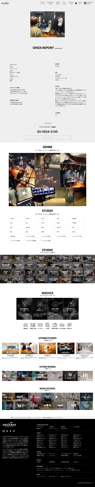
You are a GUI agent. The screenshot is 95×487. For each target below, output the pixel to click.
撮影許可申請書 (64, 455)
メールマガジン (52, 455)
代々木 (42, 218)
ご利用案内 (51, 426)
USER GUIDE (50, 3)
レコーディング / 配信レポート (55, 468)
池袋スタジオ (64, 438)
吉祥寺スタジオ (52, 442)
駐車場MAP (75, 453)
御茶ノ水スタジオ (53, 440)
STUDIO (42, 3)
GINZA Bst (59, 48)
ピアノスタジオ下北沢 (77, 236)
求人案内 (39, 462)
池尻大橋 (28, 227)
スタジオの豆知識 (77, 455)
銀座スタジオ (40, 445)
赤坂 (73, 227)
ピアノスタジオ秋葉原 (15, 240)
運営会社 (39, 428)
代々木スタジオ (52, 436)
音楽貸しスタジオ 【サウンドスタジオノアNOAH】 (21, 417)
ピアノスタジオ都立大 (46, 236)
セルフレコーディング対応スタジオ (44, 470)
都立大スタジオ (40, 444)
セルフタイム (52, 453)
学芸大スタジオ (64, 445)
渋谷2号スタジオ (77, 435)
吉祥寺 (58, 223)
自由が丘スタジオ (77, 442)
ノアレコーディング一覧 (42, 468)
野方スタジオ (64, 442)
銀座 (27, 232)
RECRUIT (71, 3)
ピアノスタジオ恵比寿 (46, 240)
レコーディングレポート (37, 417)
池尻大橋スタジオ (77, 444)
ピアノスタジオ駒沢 (61, 236)
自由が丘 (59, 227)
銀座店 (54, 127)
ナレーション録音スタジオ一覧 (72, 470)
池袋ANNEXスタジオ (77, 438)
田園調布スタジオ (77, 445)
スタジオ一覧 (40, 426)
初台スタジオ (64, 440)
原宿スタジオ (64, 436)
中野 (58, 232)
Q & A (64, 3)
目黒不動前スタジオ (41, 447)
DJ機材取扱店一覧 (41, 453)
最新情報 (63, 426)
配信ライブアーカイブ (66, 476)
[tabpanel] (47, 24)
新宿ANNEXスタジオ (41, 438)
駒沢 (11, 227)
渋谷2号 (27, 218)
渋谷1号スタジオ (64, 435)
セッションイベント (41, 476)
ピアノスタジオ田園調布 (31, 240)
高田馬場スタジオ (53, 438)
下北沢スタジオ (76, 440)
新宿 (58, 218)
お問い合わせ (64, 428)
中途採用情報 (52, 462)
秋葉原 (42, 232)
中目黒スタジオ (52, 447)
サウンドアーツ (64, 447)
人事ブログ (75, 462)
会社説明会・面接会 (65, 462)
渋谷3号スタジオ (40, 435)
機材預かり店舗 (40, 455)
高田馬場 (74, 218)
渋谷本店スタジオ (53, 435)
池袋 (11, 223)
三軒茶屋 (74, 223)
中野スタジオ (40, 442)
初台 (27, 223)
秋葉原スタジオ (40, 440)
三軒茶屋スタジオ (53, 444)
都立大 (42, 227)
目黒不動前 (12, 236)
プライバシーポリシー (54, 428)
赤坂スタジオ (52, 445)
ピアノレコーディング (58, 470)
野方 (11, 232)
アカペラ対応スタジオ (66, 453)
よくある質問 (76, 426)
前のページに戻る (48, 137)
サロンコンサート (53, 476)
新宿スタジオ (76, 436)
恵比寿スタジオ (40, 436)
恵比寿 (73, 232)
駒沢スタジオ (64, 444)
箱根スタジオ (76, 447)
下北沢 (42, 223)
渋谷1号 (12, 218)
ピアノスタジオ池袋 (30, 236)
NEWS (57, 3)
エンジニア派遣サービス (69, 468)
